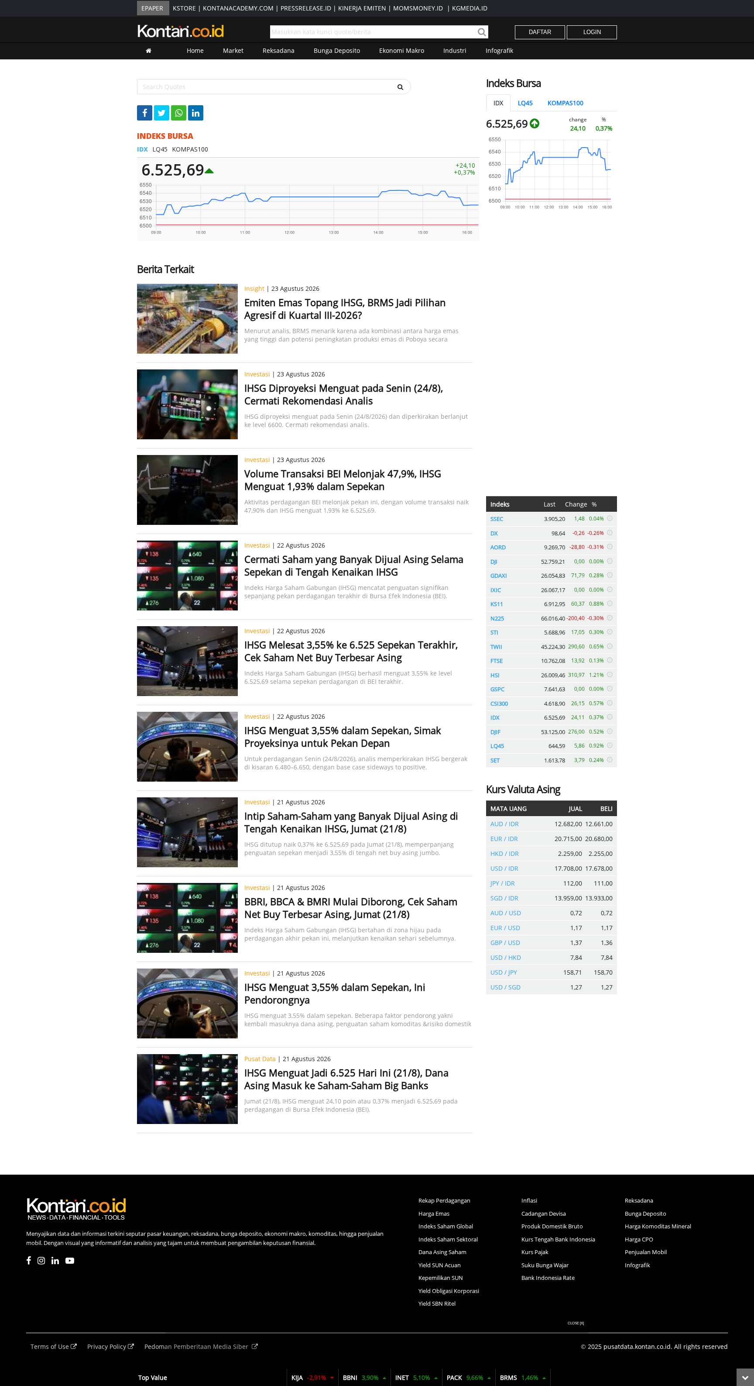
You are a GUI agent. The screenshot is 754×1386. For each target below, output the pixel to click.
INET (412, 1377)
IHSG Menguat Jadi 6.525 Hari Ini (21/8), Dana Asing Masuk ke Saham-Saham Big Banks (346, 1079)
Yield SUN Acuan (439, 1265)
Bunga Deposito (337, 50)
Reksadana (279, 50)
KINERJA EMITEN (362, 8)
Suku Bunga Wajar (545, 1265)
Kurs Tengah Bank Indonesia (558, 1239)
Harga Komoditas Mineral (658, 1226)
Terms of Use (51, 1346)
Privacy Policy (107, 1346)
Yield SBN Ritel (437, 1303)
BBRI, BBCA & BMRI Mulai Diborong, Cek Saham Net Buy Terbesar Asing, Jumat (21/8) (350, 908)
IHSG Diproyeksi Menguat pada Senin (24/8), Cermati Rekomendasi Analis (343, 394)
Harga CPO (639, 1239)
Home (195, 50)
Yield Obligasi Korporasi (448, 1291)
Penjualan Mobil (646, 1252)
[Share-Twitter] (161, 113)
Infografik (499, 50)
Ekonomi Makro (401, 50)
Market (233, 50)
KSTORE (184, 8)
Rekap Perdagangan (444, 1200)
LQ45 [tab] (525, 103)
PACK (465, 1377)
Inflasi (529, 1200)
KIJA (308, 1377)
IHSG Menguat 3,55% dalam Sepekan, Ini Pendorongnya (334, 993)
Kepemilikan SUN (440, 1278)
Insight (254, 288)
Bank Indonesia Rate (548, 1278)
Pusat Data (260, 1059)
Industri (454, 50)
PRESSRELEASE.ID (306, 8)
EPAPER (152, 8)
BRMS (519, 1377)
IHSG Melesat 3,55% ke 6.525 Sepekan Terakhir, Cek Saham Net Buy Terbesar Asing (351, 651)
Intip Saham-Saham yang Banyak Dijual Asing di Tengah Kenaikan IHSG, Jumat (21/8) (351, 822)
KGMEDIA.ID (469, 8)
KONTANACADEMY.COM (238, 8)
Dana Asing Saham (442, 1252)
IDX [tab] (498, 103)
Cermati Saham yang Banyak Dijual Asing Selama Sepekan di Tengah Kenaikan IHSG (353, 565)
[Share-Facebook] (144, 113)
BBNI (361, 1377)
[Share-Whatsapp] (178, 113)
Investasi (257, 374)
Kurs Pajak (534, 1252)
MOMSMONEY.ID (418, 8)
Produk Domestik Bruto (552, 1226)
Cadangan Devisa (543, 1213)
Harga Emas (433, 1213)
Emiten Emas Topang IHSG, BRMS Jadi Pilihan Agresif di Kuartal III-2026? (345, 308)
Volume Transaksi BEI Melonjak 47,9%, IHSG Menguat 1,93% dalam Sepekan (342, 480)
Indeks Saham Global (445, 1226)
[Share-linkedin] (195, 113)
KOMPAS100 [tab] (565, 103)
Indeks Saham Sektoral (448, 1239)
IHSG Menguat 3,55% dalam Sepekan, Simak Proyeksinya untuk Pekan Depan (342, 736)
